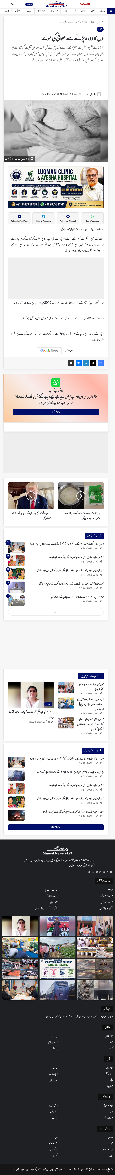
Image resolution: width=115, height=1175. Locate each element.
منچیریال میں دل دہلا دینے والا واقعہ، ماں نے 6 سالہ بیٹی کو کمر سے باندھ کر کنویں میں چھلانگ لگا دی (70, 570)
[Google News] (49, 350)
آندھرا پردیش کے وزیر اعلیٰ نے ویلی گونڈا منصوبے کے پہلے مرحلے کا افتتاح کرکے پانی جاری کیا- (90, 724)
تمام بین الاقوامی (107, 1106)
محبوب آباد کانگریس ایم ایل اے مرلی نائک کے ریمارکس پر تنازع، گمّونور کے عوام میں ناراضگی (71, 584)
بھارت (55, 1068)
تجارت (110, 1144)
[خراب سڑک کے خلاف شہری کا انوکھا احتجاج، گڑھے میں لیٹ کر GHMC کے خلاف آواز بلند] (95, 969)
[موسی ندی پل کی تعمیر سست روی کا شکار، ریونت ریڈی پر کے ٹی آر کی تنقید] (16, 600)
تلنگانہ (93, 11)
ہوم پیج (110, 890)
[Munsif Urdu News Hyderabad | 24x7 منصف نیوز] (56, 4)
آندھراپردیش (53, 1042)
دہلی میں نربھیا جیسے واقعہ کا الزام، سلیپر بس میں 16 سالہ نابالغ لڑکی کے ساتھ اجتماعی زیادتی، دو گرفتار (70, 772)
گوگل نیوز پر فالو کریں (106, 908)
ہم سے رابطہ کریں (106, 902)
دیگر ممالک (18, 11)
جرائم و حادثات (107, 1150)
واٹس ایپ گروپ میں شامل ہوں (46, 908)
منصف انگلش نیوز (106, 896)
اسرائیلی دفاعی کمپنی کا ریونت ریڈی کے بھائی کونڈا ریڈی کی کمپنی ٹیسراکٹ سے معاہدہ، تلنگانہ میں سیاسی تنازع (67, 544)
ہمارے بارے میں (51, 890)
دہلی (111, 1080)
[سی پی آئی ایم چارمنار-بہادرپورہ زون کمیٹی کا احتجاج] (66, 687)
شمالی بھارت (108, 1086)
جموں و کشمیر (108, 1074)
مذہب (7, 11)
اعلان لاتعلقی (59, 1170)
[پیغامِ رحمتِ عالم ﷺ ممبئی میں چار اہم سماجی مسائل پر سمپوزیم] (58, 969)
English (29, 4)
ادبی (56, 1137)
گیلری (55, 1156)
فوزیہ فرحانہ (89, 95)
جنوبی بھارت (53, 1074)
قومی (74, 11)
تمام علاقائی (109, 1036)
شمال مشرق (53, 1080)
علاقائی (83, 11)
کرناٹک (110, 1048)
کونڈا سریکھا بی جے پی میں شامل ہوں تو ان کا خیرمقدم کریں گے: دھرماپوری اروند (76, 557)
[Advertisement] (56, 79)
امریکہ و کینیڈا (41, 11)
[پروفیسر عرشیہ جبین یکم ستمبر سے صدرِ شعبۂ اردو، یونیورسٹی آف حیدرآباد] (20, 926)
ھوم (99, 22)
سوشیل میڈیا (53, 1150)
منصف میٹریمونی (52, 896)
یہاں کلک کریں (56, 411)
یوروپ (29, 11)
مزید (56, 612)
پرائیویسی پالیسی (48, 1170)
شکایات (16, 1170)
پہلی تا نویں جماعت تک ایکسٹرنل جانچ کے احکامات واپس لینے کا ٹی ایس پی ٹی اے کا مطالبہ (90, 704)
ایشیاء (65, 11)
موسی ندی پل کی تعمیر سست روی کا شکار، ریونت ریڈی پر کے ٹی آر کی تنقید (77, 597)
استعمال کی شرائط (36, 1170)
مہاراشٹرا (55, 1048)
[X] (107, 872)
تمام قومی (109, 1068)
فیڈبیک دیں (24, 1170)
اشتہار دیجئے (54, 902)
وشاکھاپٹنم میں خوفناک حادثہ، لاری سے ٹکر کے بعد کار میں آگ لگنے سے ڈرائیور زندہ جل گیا (73, 812)
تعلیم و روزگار (53, 1144)
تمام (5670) (55, 827)
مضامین (110, 1137)
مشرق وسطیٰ (54, 11)
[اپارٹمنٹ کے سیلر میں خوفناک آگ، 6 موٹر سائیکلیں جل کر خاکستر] (95, 990)
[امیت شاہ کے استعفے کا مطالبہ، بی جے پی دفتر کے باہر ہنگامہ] (20, 969)
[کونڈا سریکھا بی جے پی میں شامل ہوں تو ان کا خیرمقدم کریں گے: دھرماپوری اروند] (16, 560)
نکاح (111, 1156)
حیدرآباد (103, 11)
